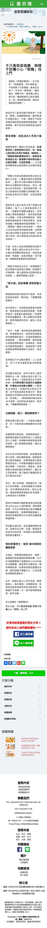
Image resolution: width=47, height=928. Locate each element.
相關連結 (23, 844)
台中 (29, 837)
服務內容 (23, 782)
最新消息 (8, 686)
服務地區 (23, 830)
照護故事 (8, 699)
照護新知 (20, 24)
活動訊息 (8, 706)
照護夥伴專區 (10, 719)
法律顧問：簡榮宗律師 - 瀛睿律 (23, 922)
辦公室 (23, 882)
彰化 (18, 840)
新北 (23, 834)
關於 (23, 855)
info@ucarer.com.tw (23, 813)
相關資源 (23, 868)
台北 (18, 834)
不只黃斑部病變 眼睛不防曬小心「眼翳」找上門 (24, 27)
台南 (23, 840)
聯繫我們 (23, 798)
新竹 (23, 837)
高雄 (29, 840)
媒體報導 (8, 712)
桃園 (18, 837)
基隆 (29, 834)
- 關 (23, 860)
